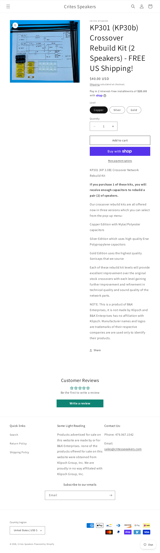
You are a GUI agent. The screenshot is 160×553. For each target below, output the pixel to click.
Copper (99, 110)
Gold (134, 110)
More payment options (120, 160)
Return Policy (18, 443)
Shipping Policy (19, 452)
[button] (8, 6)
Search (14, 434)
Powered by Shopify (44, 544)
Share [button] (97, 350)
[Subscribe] (110, 495)
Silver (117, 110)
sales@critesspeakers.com (122, 449)
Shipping (95, 84)
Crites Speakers (26, 544)
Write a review (80, 403)
